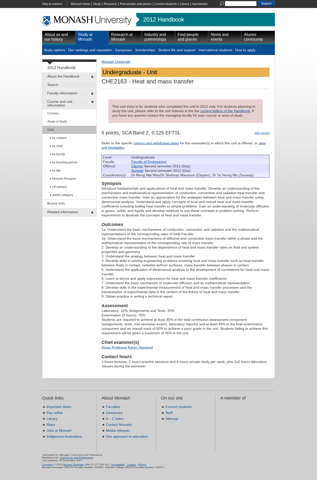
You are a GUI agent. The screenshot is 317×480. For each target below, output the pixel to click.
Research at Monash (121, 36)
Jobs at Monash (59, 430)
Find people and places (136, 4)
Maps (51, 425)
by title (56, 170)
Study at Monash (85, 36)
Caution (131, 464)
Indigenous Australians (64, 436)
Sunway (137, 171)
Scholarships (145, 50)
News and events (220, 36)
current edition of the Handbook (225, 111)
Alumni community (253, 36)
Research (110, 4)
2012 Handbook (163, 19)
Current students (166, 4)
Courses (53, 113)
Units (50, 129)
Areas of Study (57, 121)
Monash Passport (64, 178)
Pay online (55, 413)
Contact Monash (119, 425)
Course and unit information (59, 103)
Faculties (113, 407)
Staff (169, 413)
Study (97, 4)
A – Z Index (115, 419)
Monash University (116, 62)
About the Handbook (63, 76)
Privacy (142, 464)
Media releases (118, 430)
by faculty (58, 154)
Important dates (59, 407)
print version (262, 132)
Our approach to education (127, 436)
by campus (59, 138)
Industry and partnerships (155, 36)
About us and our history (56, 36)
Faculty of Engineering (148, 162)
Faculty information (62, 93)
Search (52, 85)
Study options (54, 50)
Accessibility (118, 464)
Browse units (56, 203)
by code (57, 146)
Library (184, 4)
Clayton (137, 166)
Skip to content (52, 4)
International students (215, 50)
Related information (62, 212)
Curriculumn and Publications (76, 457)
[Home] (87, 26)
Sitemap (171, 419)
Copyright (47, 464)
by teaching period (64, 162)
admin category (62, 195)
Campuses (123, 50)
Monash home (80, 4)
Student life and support (176, 50)
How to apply (245, 50)
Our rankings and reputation (90, 50)
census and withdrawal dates (156, 143)
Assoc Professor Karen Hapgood (127, 347)
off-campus (59, 187)
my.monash (200, 4)
